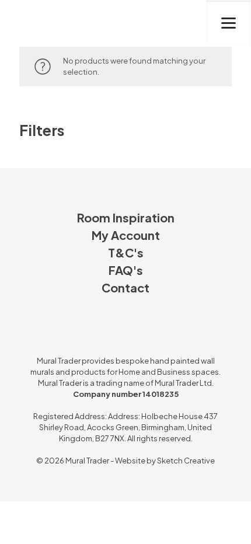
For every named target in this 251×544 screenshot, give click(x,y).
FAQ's (126, 270)
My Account (126, 235)
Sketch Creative (186, 460)
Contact (125, 287)
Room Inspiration (126, 217)
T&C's (126, 252)
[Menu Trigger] (228, 22)
